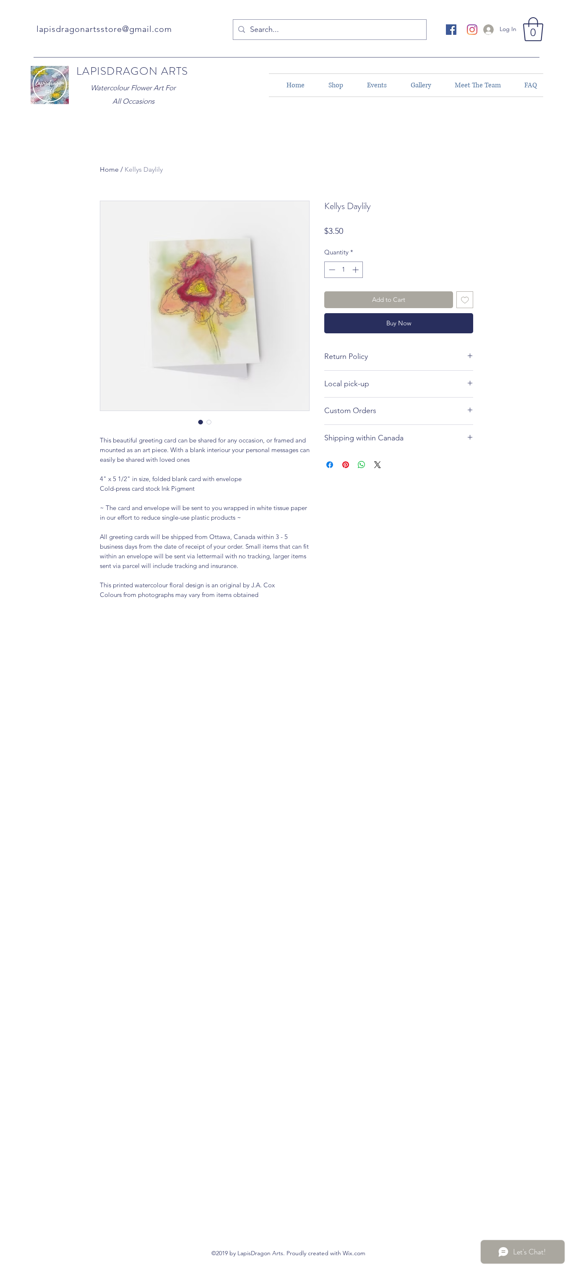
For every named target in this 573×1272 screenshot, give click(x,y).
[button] (533, 29)
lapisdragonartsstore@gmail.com (104, 29)
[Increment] (356, 269)
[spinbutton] (344, 269)
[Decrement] (331, 269)
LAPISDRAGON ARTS (132, 71)
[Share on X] (377, 465)
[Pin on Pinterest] (346, 465)
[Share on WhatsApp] (362, 465)
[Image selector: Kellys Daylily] (200, 422)
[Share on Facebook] (330, 465)
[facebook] (451, 29)
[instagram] (472, 29)
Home (109, 169)
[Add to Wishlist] (465, 300)
